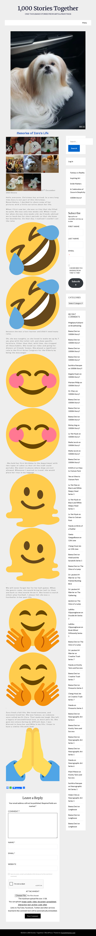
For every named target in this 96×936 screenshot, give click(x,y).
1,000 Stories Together (48, 8)
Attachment (32, 891)
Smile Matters (75, 183)
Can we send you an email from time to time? (76, 270)
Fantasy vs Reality (77, 172)
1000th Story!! (76, 198)
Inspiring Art (75, 178)
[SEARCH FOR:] (80, 141)
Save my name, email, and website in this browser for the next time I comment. (31, 875)
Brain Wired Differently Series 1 (75, 633)
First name (73, 226)
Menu (84, 23)
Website (12, 864)
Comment (14, 811)
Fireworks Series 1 (75, 688)
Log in (70, 161)
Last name (73, 238)
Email (11, 853)
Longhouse (72, 809)
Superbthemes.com (68, 933)
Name (11, 842)
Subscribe (76, 283)
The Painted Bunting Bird (74, 581)
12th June (72, 540)
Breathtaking (76, 325)
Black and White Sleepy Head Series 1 (74, 491)
